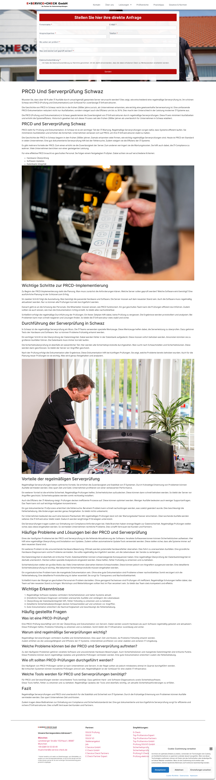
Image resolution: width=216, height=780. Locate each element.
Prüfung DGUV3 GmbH (144, 744)
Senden (108, 71)
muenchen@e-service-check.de (52, 749)
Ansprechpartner (47, 33)
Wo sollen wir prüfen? (49, 42)
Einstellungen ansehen (200, 770)
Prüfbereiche (142, 4)
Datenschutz (184, 776)
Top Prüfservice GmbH (143, 741)
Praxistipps (159, 4)
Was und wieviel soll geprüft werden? (56, 51)
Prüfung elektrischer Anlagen (147, 756)
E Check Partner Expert (96, 756)
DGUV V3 (90, 738)
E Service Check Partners (97, 753)
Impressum (194, 776)
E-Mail (112, 25)
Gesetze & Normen (178, 4)
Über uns (109, 4)
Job (87, 744)
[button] (211, 749)
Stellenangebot (93, 741)
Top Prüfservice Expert (143, 735)
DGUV (88, 735)
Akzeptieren (160, 770)
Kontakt (96, 4)
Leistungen (124, 4)
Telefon (113, 33)
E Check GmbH (93, 750)
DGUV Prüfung (93, 732)
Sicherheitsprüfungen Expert (146, 750)
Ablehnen (179, 770)
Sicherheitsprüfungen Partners (147, 747)
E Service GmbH (93, 747)
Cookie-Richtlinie (172, 776)
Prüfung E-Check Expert (144, 753)
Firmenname (45, 25)
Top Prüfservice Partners (144, 738)
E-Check (136, 732)
